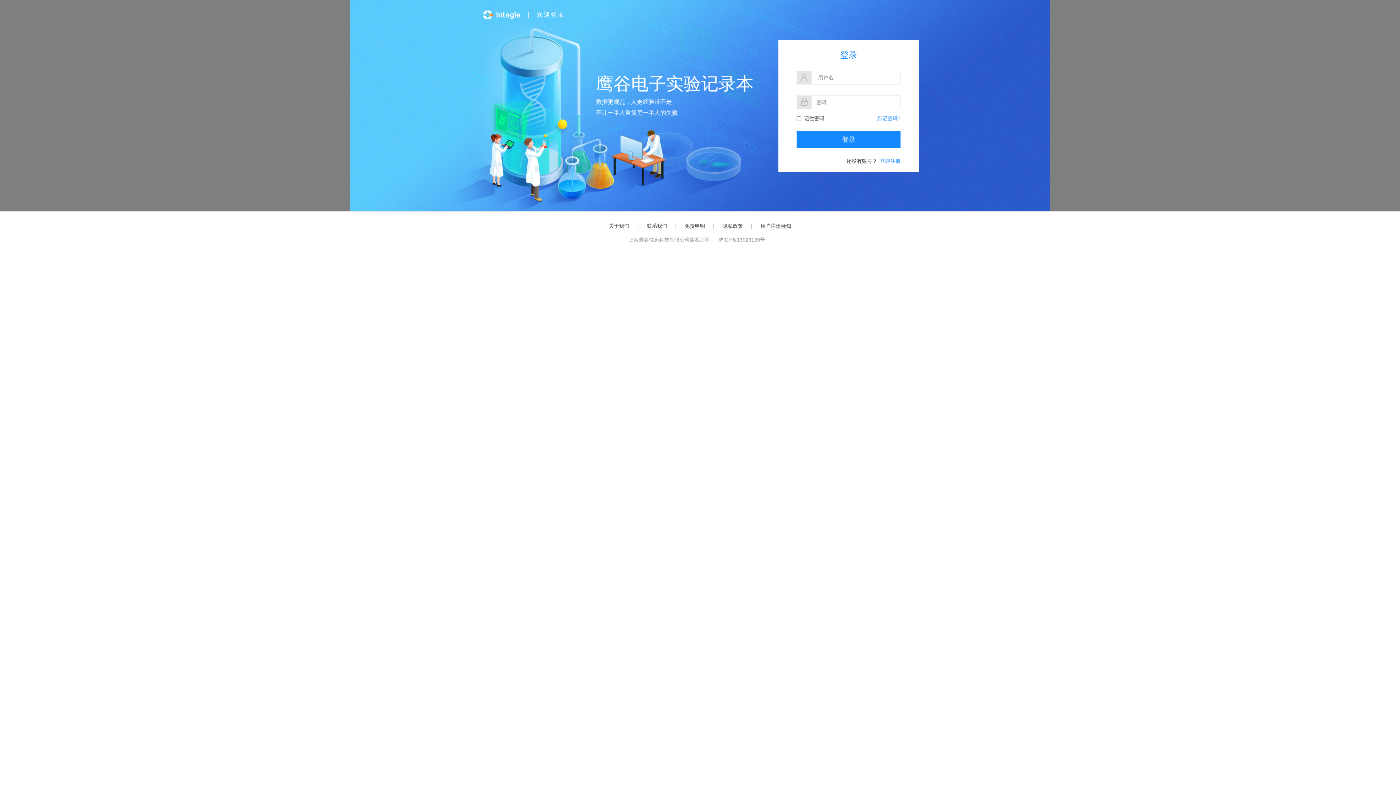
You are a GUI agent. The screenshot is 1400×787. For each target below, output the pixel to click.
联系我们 (657, 226)
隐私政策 (733, 226)
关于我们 (619, 226)
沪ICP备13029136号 (741, 240)
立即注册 (890, 161)
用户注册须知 (776, 226)
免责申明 (695, 226)
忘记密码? (889, 118)
